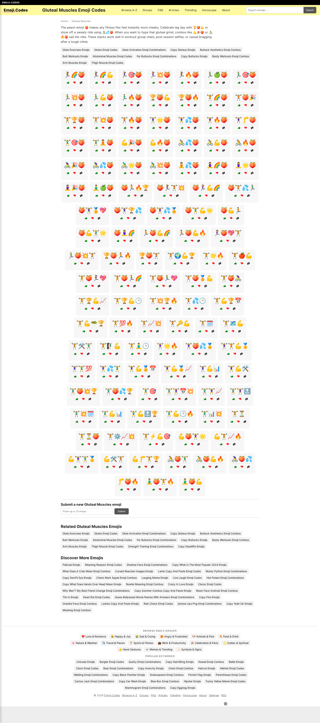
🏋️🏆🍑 (74, 120)
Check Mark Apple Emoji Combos (116, 577)
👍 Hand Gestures (130, 649)
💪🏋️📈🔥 (228, 436)
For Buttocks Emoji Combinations (156, 56)
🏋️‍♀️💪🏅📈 (178, 368)
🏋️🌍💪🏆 (181, 255)
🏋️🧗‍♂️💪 (110, 346)
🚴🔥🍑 (245, 142)
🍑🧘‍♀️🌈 (124, 233)
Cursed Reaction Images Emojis (134, 571)
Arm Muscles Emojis (75, 62)
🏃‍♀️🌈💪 (103, 74)
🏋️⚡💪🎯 (156, 436)
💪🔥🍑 (160, 142)
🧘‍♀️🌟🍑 (245, 165)
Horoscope (209, 10)
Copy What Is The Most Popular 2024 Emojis (199, 564)
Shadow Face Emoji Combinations (147, 564)
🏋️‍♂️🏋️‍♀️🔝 (240, 391)
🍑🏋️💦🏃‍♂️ (242, 187)
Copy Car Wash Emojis (132, 681)
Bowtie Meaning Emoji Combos (144, 584)
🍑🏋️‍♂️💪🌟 (199, 210)
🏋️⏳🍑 (88, 436)
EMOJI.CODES (11, 2)
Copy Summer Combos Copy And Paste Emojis (162, 590)
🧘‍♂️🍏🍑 (103, 187)
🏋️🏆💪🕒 (128, 300)
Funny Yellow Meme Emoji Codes (225, 681)
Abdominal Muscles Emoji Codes (112, 56)
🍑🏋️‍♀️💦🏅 (163, 210)
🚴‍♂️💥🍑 (160, 165)
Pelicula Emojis (71, 564)
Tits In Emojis (70, 597)
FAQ (160, 10)
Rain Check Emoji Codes (158, 603)
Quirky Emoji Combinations (145, 661)
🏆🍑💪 (160, 97)
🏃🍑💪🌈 (156, 233)
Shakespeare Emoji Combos (167, 674)
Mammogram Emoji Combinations (145, 687)
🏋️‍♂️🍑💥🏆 (83, 391)
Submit (121, 511)
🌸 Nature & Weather (84, 642)
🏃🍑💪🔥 (192, 233)
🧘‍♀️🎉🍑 (74, 187)
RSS (223, 695)
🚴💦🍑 (188, 142)
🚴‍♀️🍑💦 (241, 459)
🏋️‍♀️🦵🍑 (245, 120)
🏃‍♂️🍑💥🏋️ (82, 255)
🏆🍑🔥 (188, 97)
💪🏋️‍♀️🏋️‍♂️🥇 (82, 459)
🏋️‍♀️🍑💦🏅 (199, 346)
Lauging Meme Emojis (155, 577)
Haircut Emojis (206, 668)
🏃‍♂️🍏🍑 (217, 74)
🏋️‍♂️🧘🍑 (103, 142)
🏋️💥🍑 (103, 120)
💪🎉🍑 (131, 142)
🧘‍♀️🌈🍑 (217, 165)
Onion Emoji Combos (181, 668)
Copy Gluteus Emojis (183, 49)
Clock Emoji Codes (87, 668)
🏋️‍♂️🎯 (149, 391)
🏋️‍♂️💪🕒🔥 (180, 413)
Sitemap (214, 695)
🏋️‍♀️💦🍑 (188, 120)
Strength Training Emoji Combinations (150, 546)
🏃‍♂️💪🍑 (103, 97)
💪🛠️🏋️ (113, 459)
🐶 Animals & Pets (203, 636)
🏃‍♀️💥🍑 (160, 74)
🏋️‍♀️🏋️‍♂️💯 (81, 368)
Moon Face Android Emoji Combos (217, 590)
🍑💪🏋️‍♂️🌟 (92, 233)
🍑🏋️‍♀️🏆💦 (128, 210)
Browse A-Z (129, 10)
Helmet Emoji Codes (232, 668)
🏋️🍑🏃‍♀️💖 (92, 278)
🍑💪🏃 (231, 210)
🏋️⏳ (238, 413)
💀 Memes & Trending (159, 649)
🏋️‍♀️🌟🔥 (167, 346)
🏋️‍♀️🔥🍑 (217, 120)
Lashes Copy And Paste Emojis (120, 603)
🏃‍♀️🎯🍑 (131, 74)
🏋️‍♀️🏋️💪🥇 (235, 346)
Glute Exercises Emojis (76, 49)
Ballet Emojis (236, 661)
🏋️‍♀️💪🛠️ (238, 368)
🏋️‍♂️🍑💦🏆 (119, 391)
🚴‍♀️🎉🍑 (74, 165)
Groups (147, 10)
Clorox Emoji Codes (209, 584)
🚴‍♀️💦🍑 (103, 165)
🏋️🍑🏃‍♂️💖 (163, 278)
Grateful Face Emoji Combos (80, 603)
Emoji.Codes (112, 695)
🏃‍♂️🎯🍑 (245, 74)
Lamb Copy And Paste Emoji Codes (179, 571)
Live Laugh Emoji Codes (187, 577)
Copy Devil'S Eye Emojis (77, 577)
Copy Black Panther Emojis (129, 674)
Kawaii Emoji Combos (211, 661)
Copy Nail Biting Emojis (180, 661)
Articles (174, 10)
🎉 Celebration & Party (204, 642)
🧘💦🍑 (188, 165)
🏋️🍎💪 (241, 255)
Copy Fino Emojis (209, 597)
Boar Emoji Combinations (118, 668)
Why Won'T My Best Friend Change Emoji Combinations (96, 590)
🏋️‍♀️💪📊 (209, 368)
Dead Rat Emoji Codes (96, 597)
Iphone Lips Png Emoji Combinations (200, 603)
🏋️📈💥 (151, 323)
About (226, 10)
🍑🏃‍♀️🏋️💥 (171, 187)
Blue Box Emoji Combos (165, 681)
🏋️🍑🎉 (245, 97)
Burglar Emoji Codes (112, 661)
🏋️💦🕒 (195, 300)
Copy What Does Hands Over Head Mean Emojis (92, 584)
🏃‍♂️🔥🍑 (131, 97)
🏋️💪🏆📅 (228, 300)
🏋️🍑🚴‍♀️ (231, 278)
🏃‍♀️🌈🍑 (74, 74)
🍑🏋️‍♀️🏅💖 (92, 210)
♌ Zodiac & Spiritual (236, 642)
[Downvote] (74, 82)
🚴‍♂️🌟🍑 (131, 165)
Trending (190, 10)
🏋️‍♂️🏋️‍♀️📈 (211, 391)
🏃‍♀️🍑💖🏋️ (228, 233)
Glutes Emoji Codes (105, 49)
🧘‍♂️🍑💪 (192, 481)
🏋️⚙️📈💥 (121, 436)
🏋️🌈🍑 (217, 97)
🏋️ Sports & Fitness (141, 642)
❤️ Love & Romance (93, 636)
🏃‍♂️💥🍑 (74, 97)
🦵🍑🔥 (128, 481)
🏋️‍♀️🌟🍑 (160, 120)
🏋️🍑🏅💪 (199, 278)
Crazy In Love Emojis (180, 584)
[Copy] (81, 82)
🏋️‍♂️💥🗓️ (83, 413)
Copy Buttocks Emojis (194, 56)
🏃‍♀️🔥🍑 (188, 74)
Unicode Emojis (85, 661)
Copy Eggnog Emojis (182, 687)
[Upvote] (68, 82)
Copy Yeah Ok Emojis (239, 603)
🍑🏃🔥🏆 (135, 187)
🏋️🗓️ (206, 323)
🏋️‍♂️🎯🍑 (74, 142)
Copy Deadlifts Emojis (191, 546)
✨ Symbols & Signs (189, 649)
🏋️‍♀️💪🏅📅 (142, 368)
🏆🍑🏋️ (149, 255)
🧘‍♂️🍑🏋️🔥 (160, 481)
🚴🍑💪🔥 (210, 459)
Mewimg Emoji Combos (77, 610)
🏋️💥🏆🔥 (163, 300)
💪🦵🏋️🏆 (146, 459)
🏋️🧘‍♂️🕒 (138, 346)
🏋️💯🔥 (122, 323)
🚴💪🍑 (217, 142)
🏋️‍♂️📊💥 (211, 413)
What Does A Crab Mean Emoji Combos (86, 571)
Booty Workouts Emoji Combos (230, 56)
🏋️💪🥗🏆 (90, 323)
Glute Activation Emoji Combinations (144, 49)
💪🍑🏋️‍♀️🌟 (192, 436)
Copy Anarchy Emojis (151, 668)
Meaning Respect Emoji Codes (103, 564)
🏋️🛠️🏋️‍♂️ (81, 346)
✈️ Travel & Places (113, 642)
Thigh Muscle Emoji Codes (107, 62)
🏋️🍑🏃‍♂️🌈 (128, 278)
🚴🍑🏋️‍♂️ (177, 459)
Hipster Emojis (192, 681)
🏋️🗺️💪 (233, 323)
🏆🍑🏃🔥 (117, 255)
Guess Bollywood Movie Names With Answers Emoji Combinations (154, 597)
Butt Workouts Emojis (75, 56)
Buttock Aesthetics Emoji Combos (220, 49)
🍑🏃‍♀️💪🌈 (206, 187)
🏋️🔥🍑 (131, 120)
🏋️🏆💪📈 (92, 300)
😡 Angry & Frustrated (173, 636)
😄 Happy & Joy (121, 636)
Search (310, 10)
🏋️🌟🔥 (213, 255)
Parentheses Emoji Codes (231, 674)
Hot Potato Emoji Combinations (225, 577)
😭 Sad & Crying (145, 636)
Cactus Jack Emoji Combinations (94, 681)
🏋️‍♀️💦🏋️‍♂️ (110, 368)
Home (64, 21)
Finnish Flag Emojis (199, 674)
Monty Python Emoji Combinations (226, 571)
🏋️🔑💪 (179, 323)
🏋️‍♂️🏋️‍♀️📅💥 (180, 391)
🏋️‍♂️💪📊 (112, 413)
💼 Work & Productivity (172, 642)
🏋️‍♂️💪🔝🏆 (144, 413)
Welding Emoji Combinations (91, 674)
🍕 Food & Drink (229, 636)
